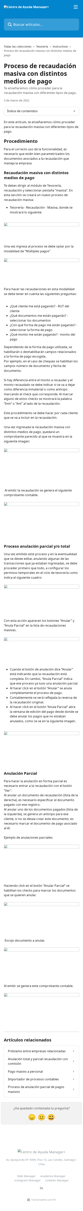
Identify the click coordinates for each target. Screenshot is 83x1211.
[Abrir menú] (75, 7)
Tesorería (42, 46)
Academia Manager (53, 1176)
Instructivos (60, 46)
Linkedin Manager (57, 1180)
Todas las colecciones (17, 46)
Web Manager (26, 1176)
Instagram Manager (27, 1180)
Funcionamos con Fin (43, 1199)
